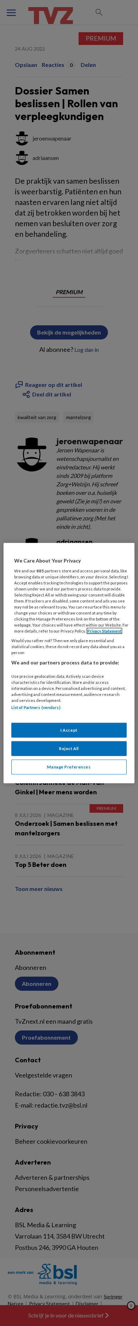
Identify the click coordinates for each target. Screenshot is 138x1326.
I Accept (69, 729)
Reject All (69, 748)
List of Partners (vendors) (36, 707)
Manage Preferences (69, 766)
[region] (69, 663)
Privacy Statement (104, 631)
